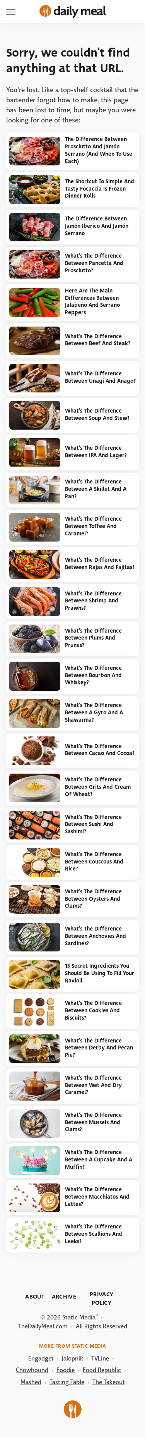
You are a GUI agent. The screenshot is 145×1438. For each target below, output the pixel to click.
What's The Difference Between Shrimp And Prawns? (93, 601)
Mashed (30, 1382)
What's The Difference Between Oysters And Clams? (93, 899)
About (34, 1296)
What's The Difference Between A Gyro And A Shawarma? (94, 712)
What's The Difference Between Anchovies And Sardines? (95, 936)
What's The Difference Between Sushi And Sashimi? (93, 824)
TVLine (100, 1358)
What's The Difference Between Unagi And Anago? (100, 377)
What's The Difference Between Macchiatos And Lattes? (97, 1197)
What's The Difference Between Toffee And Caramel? (93, 526)
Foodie (65, 1370)
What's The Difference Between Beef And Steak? (97, 340)
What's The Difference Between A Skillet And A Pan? (95, 489)
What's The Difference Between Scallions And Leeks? (93, 1234)
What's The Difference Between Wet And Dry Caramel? (93, 1085)
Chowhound (32, 1370)
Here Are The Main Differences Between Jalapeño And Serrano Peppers (92, 301)
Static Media (79, 1317)
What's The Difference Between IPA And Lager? (96, 451)
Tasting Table (66, 1382)
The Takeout (108, 1382)
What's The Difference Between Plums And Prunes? (93, 638)
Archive (64, 1296)
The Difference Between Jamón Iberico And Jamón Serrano (96, 226)
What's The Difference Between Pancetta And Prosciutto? (94, 263)
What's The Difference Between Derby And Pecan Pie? (99, 1048)
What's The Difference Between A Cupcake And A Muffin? (98, 1159)
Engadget (41, 1358)
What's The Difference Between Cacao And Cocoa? (100, 750)
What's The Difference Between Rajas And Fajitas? (100, 563)
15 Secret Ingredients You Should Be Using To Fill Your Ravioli (99, 973)
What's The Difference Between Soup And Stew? (97, 414)
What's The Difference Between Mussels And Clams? (93, 1122)
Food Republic (102, 1370)
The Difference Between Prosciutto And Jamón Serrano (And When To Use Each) (98, 150)
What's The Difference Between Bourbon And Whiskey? (93, 675)
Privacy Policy (101, 1298)
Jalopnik (72, 1358)
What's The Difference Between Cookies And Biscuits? (93, 1010)
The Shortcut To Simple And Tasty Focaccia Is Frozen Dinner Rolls (99, 189)
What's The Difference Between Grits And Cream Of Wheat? (98, 787)
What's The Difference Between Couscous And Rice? (94, 861)
